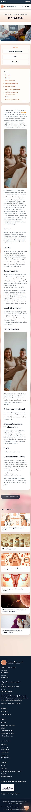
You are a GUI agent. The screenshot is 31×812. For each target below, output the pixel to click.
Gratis (6, 97)
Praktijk (3, 766)
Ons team (4, 769)
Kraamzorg (4, 747)
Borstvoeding (5, 750)
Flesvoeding (4, 752)
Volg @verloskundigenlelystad (10, 794)
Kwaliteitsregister (6, 777)
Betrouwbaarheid (10, 81)
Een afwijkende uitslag (11, 84)
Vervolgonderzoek (10, 86)
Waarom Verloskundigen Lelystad (11, 771)
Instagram (4, 703)
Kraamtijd (4, 744)
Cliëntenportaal (6, 714)
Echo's (3, 728)
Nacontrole (4, 755)
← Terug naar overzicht (10, 497)
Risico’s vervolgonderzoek (12, 89)
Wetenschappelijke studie (12, 100)
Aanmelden (4, 712)
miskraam (18, 415)
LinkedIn (18, 703)
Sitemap (16, 809)
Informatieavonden (7, 736)
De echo (7, 78)
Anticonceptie (5, 758)
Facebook (11, 703)
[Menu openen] (28, 6)
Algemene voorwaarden (23, 807)
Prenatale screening (7, 731)
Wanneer (7, 75)
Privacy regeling (8, 809)
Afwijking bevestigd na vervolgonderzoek (11, 93)
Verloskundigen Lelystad (8, 807)
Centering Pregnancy (7, 733)
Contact (3, 774)
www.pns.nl (21, 481)
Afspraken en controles (8, 725)
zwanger (23, 112)
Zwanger (3, 723)
